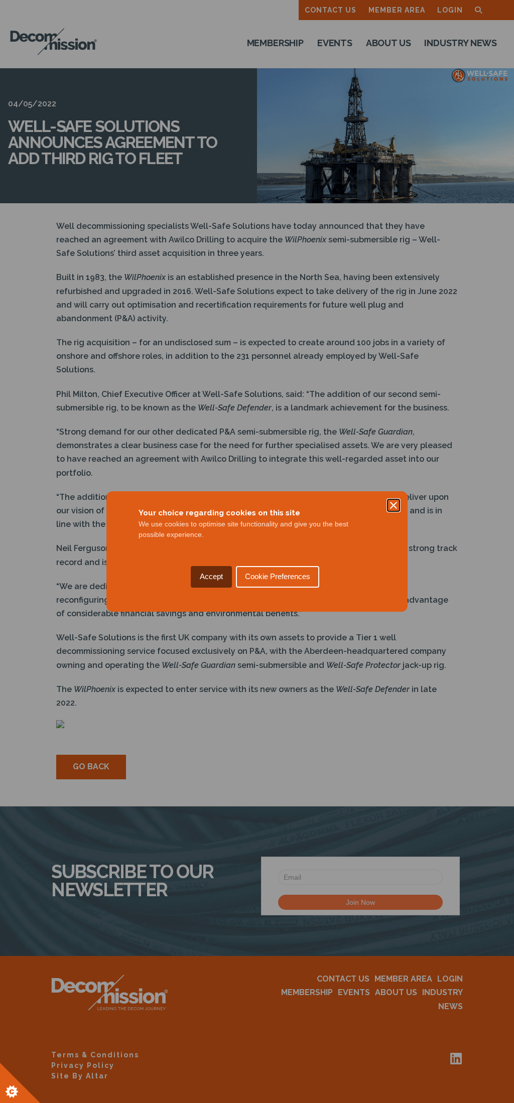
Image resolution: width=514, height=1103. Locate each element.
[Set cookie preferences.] (20, 1083)
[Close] (394, 505)
